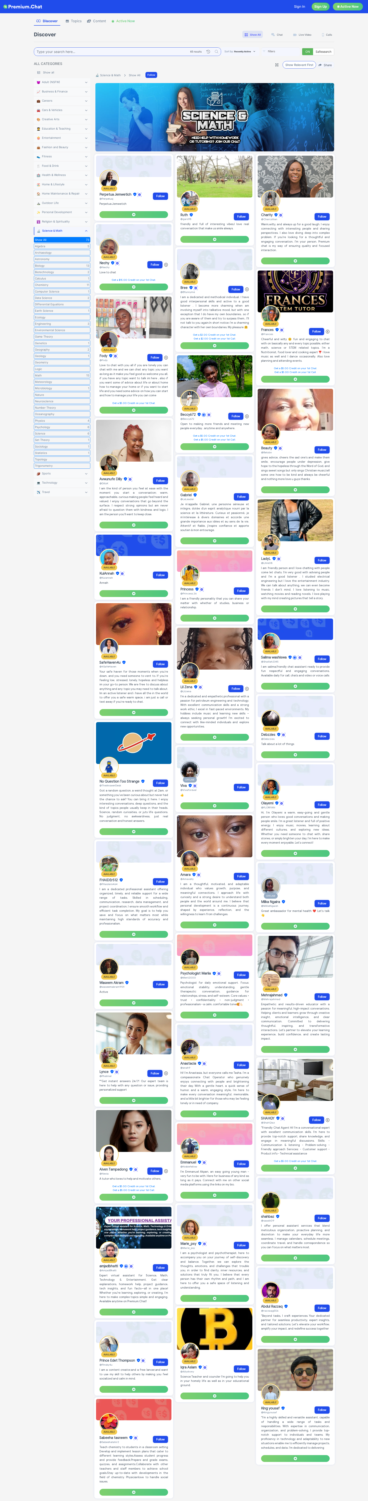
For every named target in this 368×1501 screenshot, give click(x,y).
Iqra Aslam (189, 1367)
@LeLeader (187, 499)
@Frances (267, 334)
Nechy (104, 263)
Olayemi (267, 803)
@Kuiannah (106, 577)
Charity (267, 215)
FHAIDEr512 (109, 880)
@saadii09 (267, 1220)
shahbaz (268, 1216)
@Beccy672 (187, 418)
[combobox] (281, 51)
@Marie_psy (187, 1247)
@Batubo (266, 452)
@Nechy (104, 267)
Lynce (104, 1072)
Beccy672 (188, 415)
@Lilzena (185, 691)
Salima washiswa (274, 657)
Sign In (299, 6)
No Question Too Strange (119, 781)
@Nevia (104, 1173)
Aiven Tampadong (113, 1169)
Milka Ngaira (271, 902)
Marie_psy (188, 1244)
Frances (268, 330)
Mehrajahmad (272, 995)
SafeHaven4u (110, 662)
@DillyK (103, 483)
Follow (151, 74)
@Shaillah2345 (270, 661)
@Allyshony (187, 1371)
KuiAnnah (107, 573)
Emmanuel (188, 1162)
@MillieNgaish (269, 905)
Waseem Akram (111, 983)
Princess (187, 589)
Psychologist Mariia (196, 973)
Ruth (184, 215)
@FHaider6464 (108, 884)
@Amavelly (187, 879)
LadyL (266, 559)
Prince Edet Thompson (117, 1360)
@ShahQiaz (268, 1122)
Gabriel (186, 495)
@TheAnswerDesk (110, 785)
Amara (185, 875)
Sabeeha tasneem (113, 1438)
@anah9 (185, 1067)
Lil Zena (186, 687)
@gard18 (185, 219)
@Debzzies (268, 738)
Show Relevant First (299, 65)
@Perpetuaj (106, 198)
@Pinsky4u (105, 1364)
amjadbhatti (109, 1266)
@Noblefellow (188, 1166)
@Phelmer (105, 1076)
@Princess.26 (188, 593)
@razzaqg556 (269, 1310)
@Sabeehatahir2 (109, 1442)
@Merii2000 (188, 977)
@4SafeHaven (107, 666)
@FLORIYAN (268, 807)
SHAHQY (268, 1118)
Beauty (267, 448)
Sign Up (320, 6)
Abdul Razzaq (272, 1306)
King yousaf (270, 1408)
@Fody (103, 360)
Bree (184, 288)
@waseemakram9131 (111, 986)
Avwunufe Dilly (111, 479)
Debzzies (268, 735)
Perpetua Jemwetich (115, 194)
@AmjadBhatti (107, 1270)
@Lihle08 (266, 563)
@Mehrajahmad (270, 999)
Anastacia (188, 1063)
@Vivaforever (188, 789)
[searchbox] (287, 51)
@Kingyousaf (269, 1412)
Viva (184, 786)
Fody (103, 356)
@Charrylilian (269, 219)
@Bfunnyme (187, 292)
